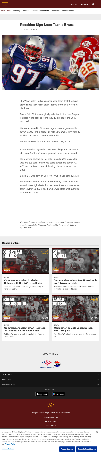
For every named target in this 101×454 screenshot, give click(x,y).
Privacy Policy (50, 421)
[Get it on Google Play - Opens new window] (58, 395)
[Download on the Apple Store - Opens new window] (42, 394)
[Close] (97, 432)
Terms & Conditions (50, 417)
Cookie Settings (8, 449)
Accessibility (50, 426)
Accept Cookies (67, 449)
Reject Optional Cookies (87, 449)
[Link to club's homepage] (5, 3)
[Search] (93, 4)
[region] (50, 441)
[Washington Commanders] (50, 405)
